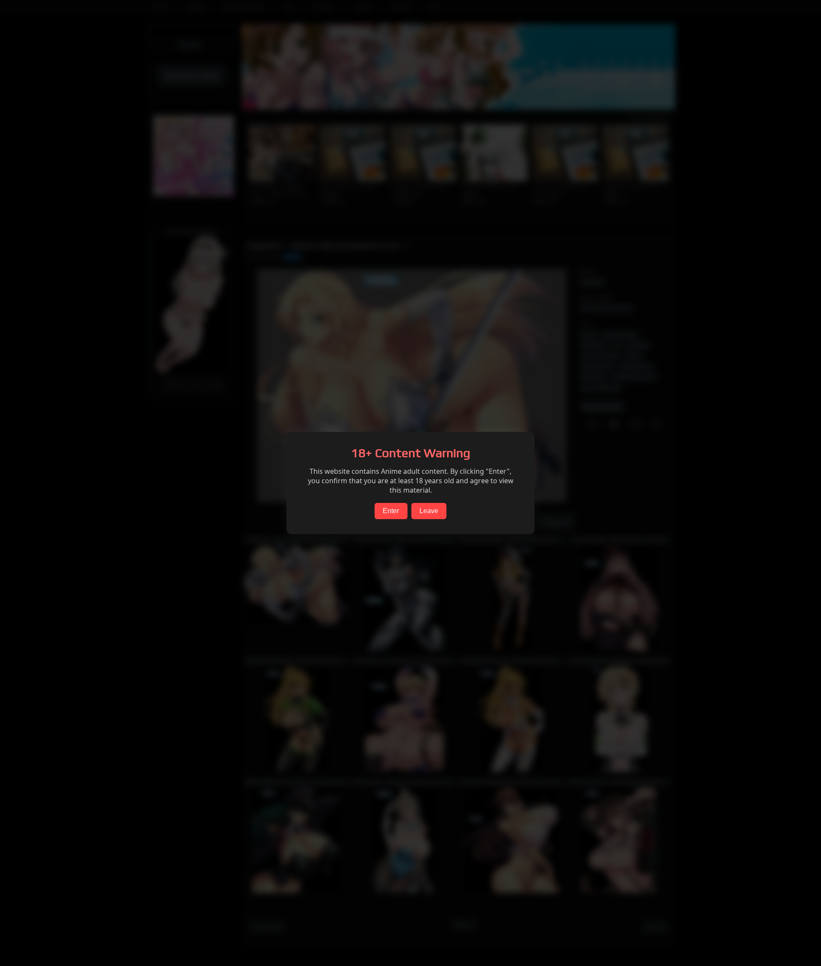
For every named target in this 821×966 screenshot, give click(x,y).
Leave (428, 510)
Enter (391, 510)
